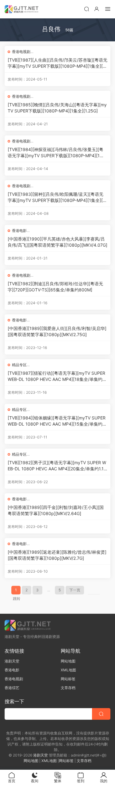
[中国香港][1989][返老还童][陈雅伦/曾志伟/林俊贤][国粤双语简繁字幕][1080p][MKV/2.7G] (57, 555)
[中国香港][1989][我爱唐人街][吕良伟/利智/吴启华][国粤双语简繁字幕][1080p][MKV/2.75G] (57, 331)
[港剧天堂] (21, 9)
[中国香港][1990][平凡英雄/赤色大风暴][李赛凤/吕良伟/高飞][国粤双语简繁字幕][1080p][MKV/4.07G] (57, 242)
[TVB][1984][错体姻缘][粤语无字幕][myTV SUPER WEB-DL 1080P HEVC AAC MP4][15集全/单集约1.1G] (57, 421)
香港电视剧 (21, 51)
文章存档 (68, 687)
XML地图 (68, 670)
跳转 (16, 598)
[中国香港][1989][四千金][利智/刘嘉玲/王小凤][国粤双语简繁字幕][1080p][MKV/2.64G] (56, 510)
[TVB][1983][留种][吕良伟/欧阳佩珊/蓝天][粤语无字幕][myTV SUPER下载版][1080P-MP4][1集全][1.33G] (57, 197)
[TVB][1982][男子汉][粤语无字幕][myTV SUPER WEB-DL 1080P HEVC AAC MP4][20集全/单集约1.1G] (57, 466)
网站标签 (68, 679)
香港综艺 (12, 687)
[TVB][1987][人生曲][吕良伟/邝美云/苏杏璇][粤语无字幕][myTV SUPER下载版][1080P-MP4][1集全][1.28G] (57, 63)
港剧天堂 (12, 661)
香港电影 (19, 230)
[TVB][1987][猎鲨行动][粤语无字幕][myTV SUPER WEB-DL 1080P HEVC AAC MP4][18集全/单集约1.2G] (56, 376)
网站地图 (68, 661)
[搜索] (86, 9)
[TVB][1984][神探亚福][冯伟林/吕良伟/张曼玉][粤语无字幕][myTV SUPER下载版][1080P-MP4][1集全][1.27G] (56, 153)
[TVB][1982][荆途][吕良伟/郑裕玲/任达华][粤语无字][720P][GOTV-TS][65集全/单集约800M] (55, 286)
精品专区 (19, 364)
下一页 (74, 590)
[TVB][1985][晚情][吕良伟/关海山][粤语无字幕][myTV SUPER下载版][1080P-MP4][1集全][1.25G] (57, 107)
